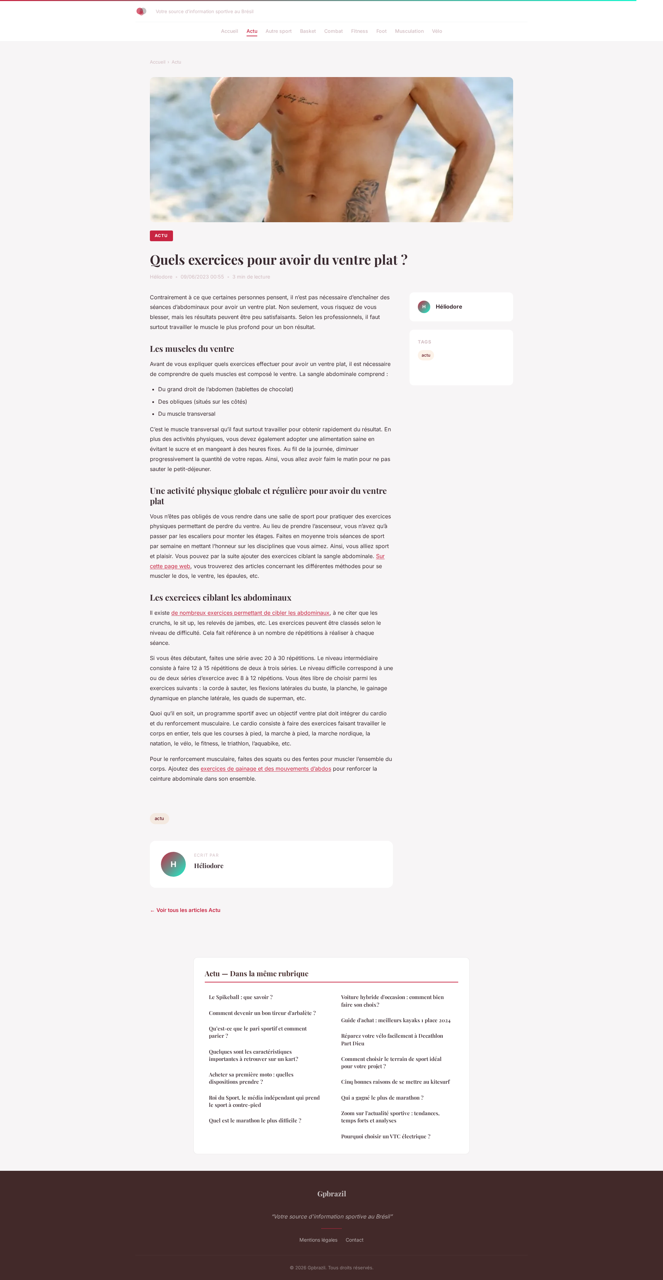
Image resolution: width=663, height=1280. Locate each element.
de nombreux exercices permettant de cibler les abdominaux (250, 612)
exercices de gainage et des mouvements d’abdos (266, 768)
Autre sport (279, 31)
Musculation (409, 31)
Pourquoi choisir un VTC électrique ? (385, 1136)
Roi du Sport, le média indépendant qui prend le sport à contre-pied (264, 1101)
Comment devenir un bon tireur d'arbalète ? (262, 1012)
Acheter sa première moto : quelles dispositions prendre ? (251, 1078)
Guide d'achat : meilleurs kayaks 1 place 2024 (396, 1020)
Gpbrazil (331, 1193)
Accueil (229, 31)
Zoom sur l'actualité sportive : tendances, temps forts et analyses (390, 1117)
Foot (381, 31)
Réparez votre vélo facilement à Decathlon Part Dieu (392, 1039)
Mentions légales (318, 1240)
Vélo (437, 31)
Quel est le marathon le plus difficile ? (255, 1120)
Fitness (359, 31)
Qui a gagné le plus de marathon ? (382, 1097)
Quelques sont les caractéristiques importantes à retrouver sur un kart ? (253, 1055)
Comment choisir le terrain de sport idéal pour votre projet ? (391, 1062)
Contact (355, 1240)
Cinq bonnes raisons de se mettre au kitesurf (395, 1081)
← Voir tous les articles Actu (185, 910)
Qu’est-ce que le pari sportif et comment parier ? (258, 1032)
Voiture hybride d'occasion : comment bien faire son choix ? (392, 1001)
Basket (308, 31)
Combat (333, 31)
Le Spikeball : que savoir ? (240, 997)
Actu (252, 31)
